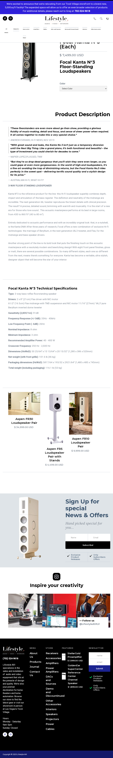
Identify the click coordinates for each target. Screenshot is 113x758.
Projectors (52, 719)
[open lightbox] (30, 60)
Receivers (52, 653)
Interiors (51, 709)
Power (50, 724)
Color (62, 83)
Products (35, 661)
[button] (107, 19)
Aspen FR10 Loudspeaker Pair (80, 442)
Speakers (52, 714)
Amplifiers (52, 663)
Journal (34, 666)
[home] (56, 20)
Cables (50, 729)
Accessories (53, 658)
